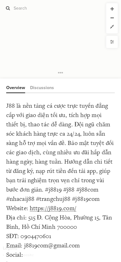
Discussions (42, 87)
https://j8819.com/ (53, 208)
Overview (15, 87)
